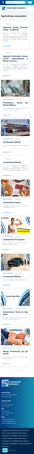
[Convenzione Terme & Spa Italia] (15, 297)
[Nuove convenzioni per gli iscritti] (15, 337)
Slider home (9, 99)
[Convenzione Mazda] (15, 127)
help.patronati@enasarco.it (8, 423)
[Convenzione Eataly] (15, 188)
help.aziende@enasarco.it (8, 421)
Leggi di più (6, 46)
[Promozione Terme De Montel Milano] (15, 88)
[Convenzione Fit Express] (15, 225)
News (4, 99)
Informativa (12, 450)
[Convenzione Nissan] (15, 262)
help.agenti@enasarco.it (8, 419)
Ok (5, 450)
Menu (4, 3)
